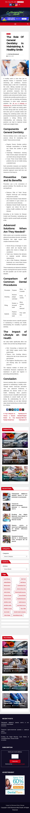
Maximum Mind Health (19, 764)
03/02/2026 (8, 653)
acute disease (7, 579)
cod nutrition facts (21, 585)
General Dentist (22, 595)
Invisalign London (7, 605)
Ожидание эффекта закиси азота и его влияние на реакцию (15, 443)
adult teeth (23, 579)
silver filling (23, 608)
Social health (7, 611)
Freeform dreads (7, 595)
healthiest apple (7, 602)
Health (8, 33)
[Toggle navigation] (15, 24)
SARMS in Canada (8, 608)
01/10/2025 (8, 705)
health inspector (22, 602)
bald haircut (23, 582)
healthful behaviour (21, 598)
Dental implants (7, 588)
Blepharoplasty (7, 585)
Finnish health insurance (20, 592)
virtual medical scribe (17, 615)
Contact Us (8, 805)
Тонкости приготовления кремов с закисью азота (15, 459)
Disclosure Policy (16, 805)
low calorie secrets (21, 605)
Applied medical (7, 582)
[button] (27, 24)
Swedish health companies (20, 611)
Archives (5, 566)
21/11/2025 (8, 688)
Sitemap (22, 805)
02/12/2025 (8, 670)
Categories (6, 553)
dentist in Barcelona (21, 588)
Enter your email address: (15, 758)
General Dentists (7, 598)
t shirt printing (7, 615)
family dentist (7, 592)
